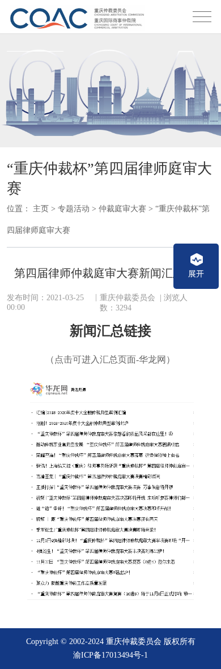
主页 (41, 208)
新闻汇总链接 (110, 330)
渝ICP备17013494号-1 (110, 655)
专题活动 (74, 208)
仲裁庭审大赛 (122, 208)
